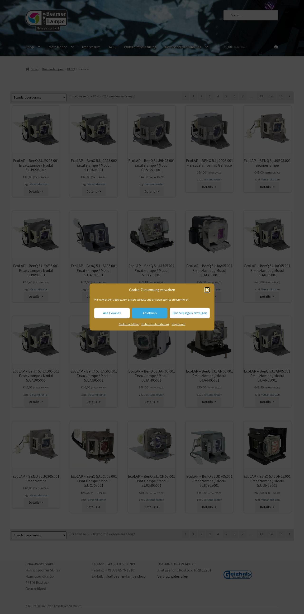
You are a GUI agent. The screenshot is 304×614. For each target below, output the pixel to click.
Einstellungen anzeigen (189, 313)
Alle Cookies (112, 313)
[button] (207, 290)
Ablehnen (150, 313)
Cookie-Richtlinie (129, 324)
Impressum (178, 324)
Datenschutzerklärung (155, 324)
